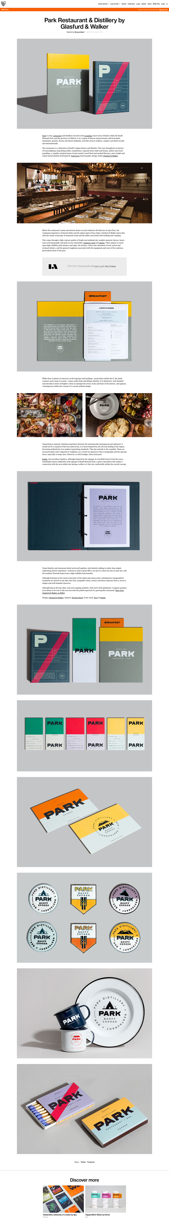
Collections (131, 4)
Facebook (91, 1162)
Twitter (83, 1162)
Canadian (88, 135)
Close (166, 1222)
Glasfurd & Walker (110, 155)
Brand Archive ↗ (103, 4)
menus (102, 242)
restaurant (57, 135)
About (149, 4)
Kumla (44, 459)
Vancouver (75, 155)
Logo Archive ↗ (115, 4)
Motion (144, 4)
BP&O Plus (156, 4)
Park (44, 135)
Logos (138, 4)
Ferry (96, 597)
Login (163, 4)
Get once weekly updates (84, 1222)
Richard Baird (79, 32)
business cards (89, 242)
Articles (123, 4)
